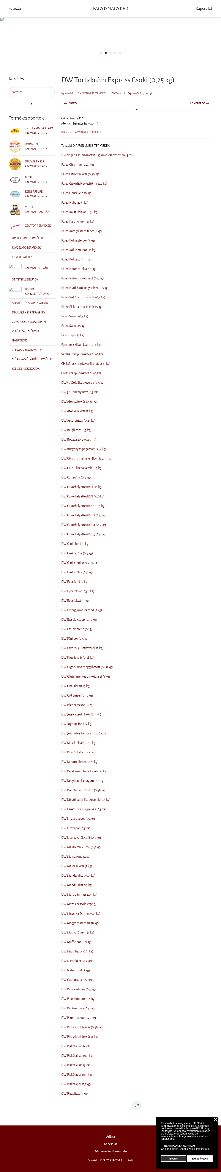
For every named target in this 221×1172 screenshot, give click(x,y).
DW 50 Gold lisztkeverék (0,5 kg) (83, 382)
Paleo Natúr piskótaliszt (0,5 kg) (82, 278)
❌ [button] (215, 1119)
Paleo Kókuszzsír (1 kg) (76, 259)
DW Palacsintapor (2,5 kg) (78, 999)
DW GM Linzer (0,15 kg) (77, 695)
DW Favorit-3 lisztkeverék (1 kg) (82, 648)
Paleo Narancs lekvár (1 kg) (79, 269)
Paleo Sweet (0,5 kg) (74, 316)
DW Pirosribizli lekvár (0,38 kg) (82, 1027)
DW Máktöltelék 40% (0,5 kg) (81, 847)
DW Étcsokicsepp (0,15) (76, 629)
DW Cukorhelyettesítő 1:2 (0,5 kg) (83, 515)
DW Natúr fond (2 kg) (75, 970)
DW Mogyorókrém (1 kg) (77, 932)
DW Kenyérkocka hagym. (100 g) (83, 780)
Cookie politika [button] (169, 1148)
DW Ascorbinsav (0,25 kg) (78, 420)
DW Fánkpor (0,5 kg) (75, 638)
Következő (197, 103)
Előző (72, 103)
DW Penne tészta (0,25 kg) (78, 1017)
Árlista (110, 1136)
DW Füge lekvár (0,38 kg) (78, 657)
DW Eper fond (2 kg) (74, 581)
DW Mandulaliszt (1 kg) (77, 885)
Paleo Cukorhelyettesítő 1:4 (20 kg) (84, 183)
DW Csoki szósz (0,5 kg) (77, 553)
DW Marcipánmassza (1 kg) (79, 894)
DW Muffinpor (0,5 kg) (76, 942)
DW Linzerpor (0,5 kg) (76, 828)
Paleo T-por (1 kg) (72, 335)
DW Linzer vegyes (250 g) (78, 818)
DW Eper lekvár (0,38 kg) (77, 591)
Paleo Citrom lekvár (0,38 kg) (80, 174)
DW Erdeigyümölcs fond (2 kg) (81, 610)
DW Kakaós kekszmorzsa (78, 752)
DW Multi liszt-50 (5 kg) (77, 951)
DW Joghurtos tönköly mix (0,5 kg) (84, 733)
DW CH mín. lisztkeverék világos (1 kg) (87, 458)
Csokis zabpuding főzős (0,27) (81, 373)
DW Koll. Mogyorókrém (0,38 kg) (83, 790)
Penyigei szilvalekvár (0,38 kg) (81, 344)
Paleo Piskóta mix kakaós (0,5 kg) (83, 297)
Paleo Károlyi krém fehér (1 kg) (81, 231)
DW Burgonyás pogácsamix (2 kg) (83, 449)
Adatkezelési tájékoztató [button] (194, 1148)
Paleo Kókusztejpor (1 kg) (78, 240)
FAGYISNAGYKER (110, 8)
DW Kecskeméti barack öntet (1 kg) (84, 771)
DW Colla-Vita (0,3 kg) (76, 477)
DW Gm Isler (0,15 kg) (75, 686)
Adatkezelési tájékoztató (110, 1151)
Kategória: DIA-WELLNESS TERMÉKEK (81, 132)
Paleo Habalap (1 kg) (74, 202)
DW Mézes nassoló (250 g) (78, 904)
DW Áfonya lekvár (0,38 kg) (79, 401)
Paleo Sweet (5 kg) (73, 325)
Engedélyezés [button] (200, 1158)
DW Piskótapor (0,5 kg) (76, 1074)
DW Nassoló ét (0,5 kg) (76, 961)
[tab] (101, 53)
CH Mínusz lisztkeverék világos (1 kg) (85, 363)
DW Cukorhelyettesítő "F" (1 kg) (82, 487)
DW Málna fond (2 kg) (76, 856)
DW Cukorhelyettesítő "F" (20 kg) (82, 496)
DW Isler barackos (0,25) (77, 705)
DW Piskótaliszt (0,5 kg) (77, 1055)
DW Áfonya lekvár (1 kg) (77, 411)
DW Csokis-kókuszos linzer (79, 562)
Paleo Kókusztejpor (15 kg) (78, 250)
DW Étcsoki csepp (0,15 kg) (79, 619)
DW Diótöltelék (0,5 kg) (77, 572)
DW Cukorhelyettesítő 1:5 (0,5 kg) (83, 534)
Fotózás (15, 9)
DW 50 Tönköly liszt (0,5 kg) (80, 392)
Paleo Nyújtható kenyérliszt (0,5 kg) (85, 288)
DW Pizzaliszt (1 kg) (74, 1093)
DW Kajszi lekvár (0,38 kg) (78, 743)
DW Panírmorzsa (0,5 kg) (78, 1008)
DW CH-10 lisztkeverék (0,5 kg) (82, 468)
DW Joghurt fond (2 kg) (76, 724)
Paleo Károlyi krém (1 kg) (77, 221)
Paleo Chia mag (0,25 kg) (77, 164)
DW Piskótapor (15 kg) (76, 1084)
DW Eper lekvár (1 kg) (75, 600)
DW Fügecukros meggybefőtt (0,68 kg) (87, 667)
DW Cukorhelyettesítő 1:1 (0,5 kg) (83, 506)
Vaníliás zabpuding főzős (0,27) (82, 354)
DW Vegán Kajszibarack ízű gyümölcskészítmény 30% (97, 155)
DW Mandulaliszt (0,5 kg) (78, 875)
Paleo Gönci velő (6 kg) (76, 193)
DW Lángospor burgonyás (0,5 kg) (84, 809)
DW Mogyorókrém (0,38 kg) (80, 923)
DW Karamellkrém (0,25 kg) (79, 762)
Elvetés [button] (173, 1158)
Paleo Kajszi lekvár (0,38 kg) (79, 212)
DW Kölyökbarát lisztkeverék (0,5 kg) (85, 799)
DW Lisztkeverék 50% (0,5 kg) (81, 837)
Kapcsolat (110, 1144)
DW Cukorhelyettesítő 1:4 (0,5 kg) (83, 525)
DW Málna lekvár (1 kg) (76, 866)
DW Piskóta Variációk (75, 1046)
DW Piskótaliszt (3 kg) (76, 1065)
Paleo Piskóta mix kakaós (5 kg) (82, 307)
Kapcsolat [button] (204, 9)
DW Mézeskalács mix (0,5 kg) (80, 913)
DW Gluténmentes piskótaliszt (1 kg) (85, 676)
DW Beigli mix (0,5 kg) (76, 430)
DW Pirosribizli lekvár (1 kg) (79, 1036)
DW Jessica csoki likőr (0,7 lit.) (81, 714)
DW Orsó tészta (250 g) (76, 980)
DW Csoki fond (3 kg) (75, 543)
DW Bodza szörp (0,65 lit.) (78, 439)
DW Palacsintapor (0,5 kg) (78, 989)
